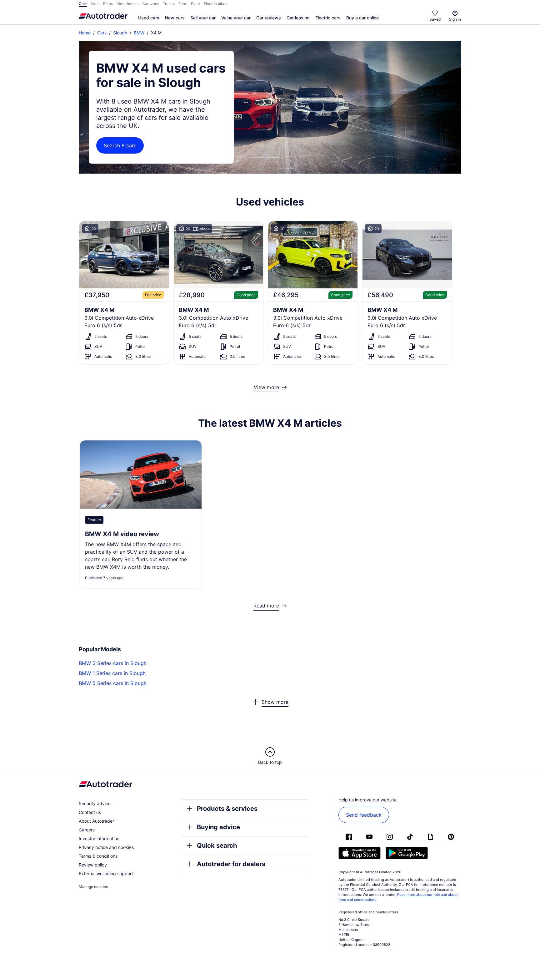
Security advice (95, 803)
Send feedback (364, 815)
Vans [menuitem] (95, 3)
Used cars (148, 17)
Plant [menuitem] (195, 3)
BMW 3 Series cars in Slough (113, 663)
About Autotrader (96, 821)
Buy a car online (362, 17)
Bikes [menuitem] (108, 3)
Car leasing (298, 17)
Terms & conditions (98, 856)
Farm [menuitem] (182, 3)
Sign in (455, 19)
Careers (87, 829)
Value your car (236, 17)
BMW (139, 32)
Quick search (217, 845)
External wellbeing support (106, 873)
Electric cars (328, 17)
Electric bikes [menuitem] (215, 3)
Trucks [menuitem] (169, 3)
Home (85, 32)
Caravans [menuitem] (150, 3)
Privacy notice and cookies (106, 847)
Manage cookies (93, 886)
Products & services (227, 808)
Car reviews (268, 17)
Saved (435, 19)
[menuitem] (149, 18)
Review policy (93, 864)
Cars (102, 32)
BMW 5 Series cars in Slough (113, 683)
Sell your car (203, 17)
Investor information (99, 838)
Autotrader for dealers (231, 864)
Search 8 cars (120, 145)
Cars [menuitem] (83, 3)
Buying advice (218, 827)
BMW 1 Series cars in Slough (112, 673)
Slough (120, 32)
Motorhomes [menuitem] (127, 3)
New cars (175, 17)
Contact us (90, 812)
